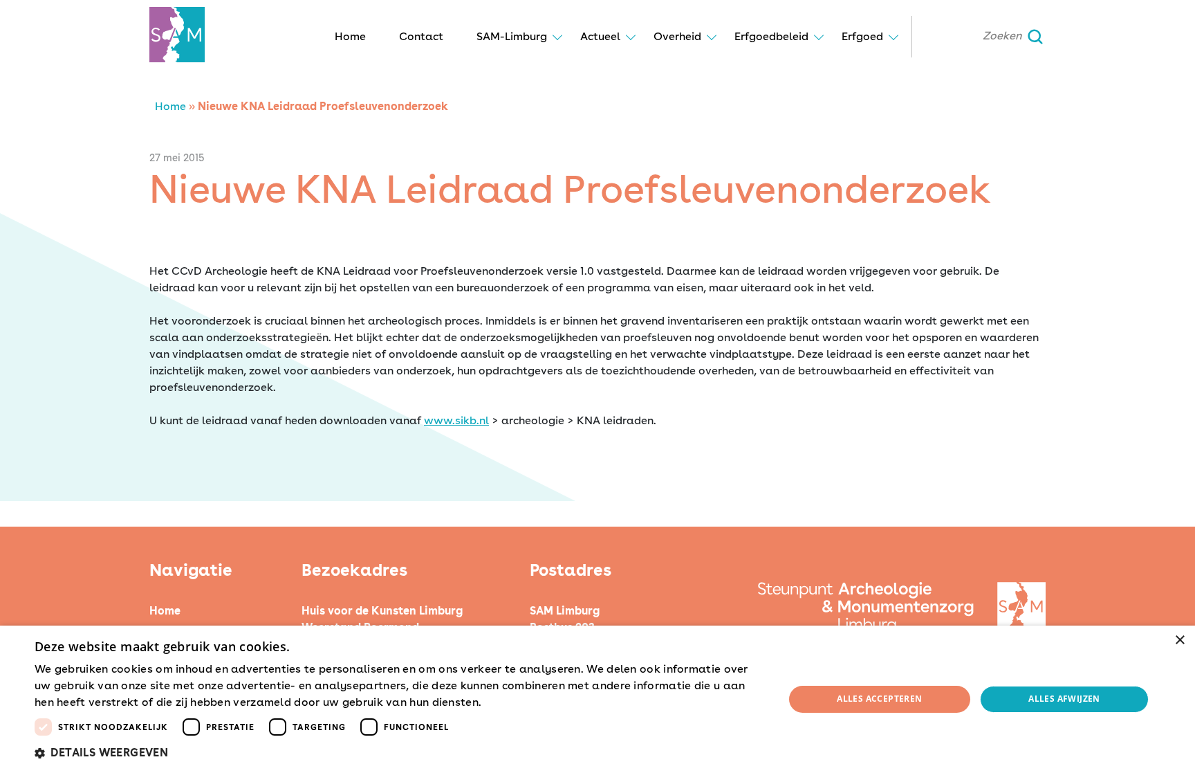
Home (350, 36)
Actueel (600, 36)
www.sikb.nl (456, 420)
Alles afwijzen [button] (1064, 698)
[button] (398, 753)
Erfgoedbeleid (771, 36)
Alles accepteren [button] (879, 698)
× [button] (1179, 640)
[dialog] (597, 699)
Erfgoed (862, 36)
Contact (421, 36)
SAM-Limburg (511, 36)
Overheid (677, 36)
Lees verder (509, 703)
